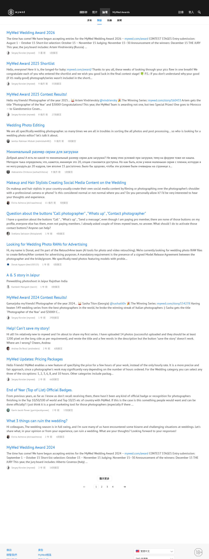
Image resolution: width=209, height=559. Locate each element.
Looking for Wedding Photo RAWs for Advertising (47, 244)
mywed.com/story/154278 (173, 303)
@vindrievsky (108, 100)
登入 (191, 12)
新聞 (119, 20)
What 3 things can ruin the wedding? (37, 420)
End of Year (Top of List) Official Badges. (39, 389)
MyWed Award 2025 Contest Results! (37, 94)
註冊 (181, 12)
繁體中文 (145, 551)
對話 (99, 20)
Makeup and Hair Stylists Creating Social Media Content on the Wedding (66, 182)
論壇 (105, 12)
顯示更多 (104, 478)
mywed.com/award (136, 38)
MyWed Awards (121, 12)
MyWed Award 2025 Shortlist (31, 63)
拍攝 (109, 20)
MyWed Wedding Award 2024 (31, 447)
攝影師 (83, 12)
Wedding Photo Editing (26, 125)
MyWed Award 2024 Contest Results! (37, 297)
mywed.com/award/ (79, 69)
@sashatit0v (118, 303)
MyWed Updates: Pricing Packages (35, 359)
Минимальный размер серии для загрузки (42, 151)
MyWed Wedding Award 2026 (31, 32)
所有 (89, 20)
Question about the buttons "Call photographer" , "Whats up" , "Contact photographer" (76, 213)
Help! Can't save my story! (28, 328)
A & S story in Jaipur (23, 275)
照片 (94, 12)
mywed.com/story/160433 (164, 100)
